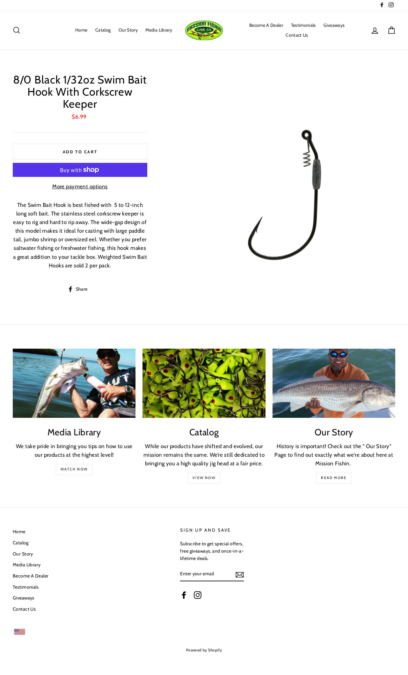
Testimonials (303, 25)
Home (81, 30)
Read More (333, 477)
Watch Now (74, 469)
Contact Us (297, 35)
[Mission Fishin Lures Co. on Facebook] (184, 595)
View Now (204, 477)
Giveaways (334, 25)
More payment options (80, 186)
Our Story (128, 30)
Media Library (158, 30)
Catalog (103, 30)
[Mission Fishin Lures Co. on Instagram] (197, 595)
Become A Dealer (266, 25)
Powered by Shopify (204, 650)
